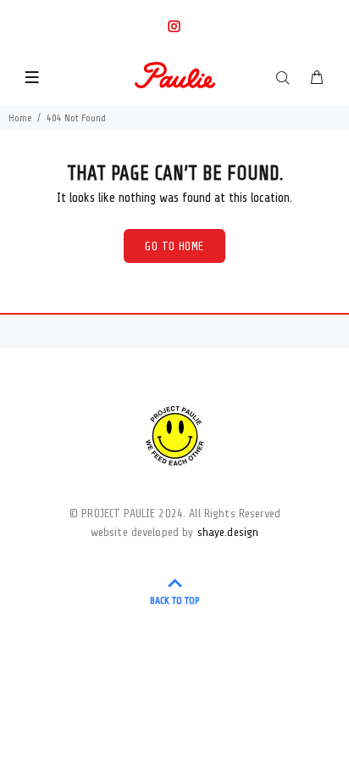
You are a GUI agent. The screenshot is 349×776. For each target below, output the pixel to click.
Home (20, 118)
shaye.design (228, 532)
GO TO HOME (174, 246)
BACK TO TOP (175, 600)
